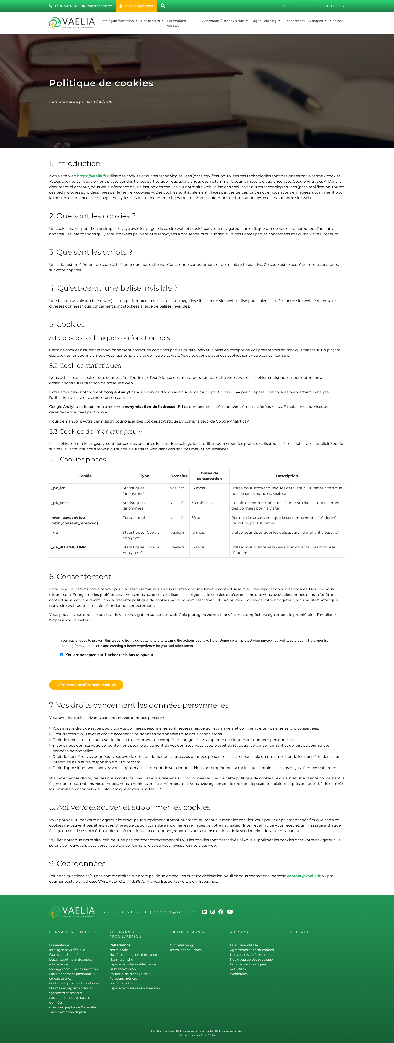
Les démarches (121, 983)
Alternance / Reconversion (223, 21)
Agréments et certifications (252, 950)
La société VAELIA (244, 945)
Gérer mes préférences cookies (86, 685)
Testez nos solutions (186, 950)
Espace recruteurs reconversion (134, 988)
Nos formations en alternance (133, 955)
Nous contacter (99, 6)
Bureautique (59, 945)
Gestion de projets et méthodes (74, 983)
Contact (336, 21)
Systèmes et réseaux (65, 993)
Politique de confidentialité (194, 1031)
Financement (294, 21)
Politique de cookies (229, 1031)
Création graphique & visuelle (72, 1007)
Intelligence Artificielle (67, 950)
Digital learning (264, 21)
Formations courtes (176, 23)
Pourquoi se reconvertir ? (129, 974)
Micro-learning (181, 945)
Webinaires (239, 974)
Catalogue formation (117, 21)
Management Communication (73, 969)
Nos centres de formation (250, 955)
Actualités (238, 969)
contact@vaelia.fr (304, 876)
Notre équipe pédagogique (251, 959)
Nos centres (151, 21)
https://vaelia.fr (91, 176)
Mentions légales (162, 1031)
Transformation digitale (68, 1012)
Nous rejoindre (121, 959)
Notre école (118, 950)
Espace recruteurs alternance (132, 964)
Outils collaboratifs (64, 955)
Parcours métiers (123, 978)
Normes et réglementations (71, 988)
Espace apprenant (138, 6)
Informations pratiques (248, 964)
